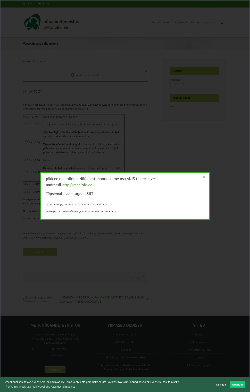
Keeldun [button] (221, 384)
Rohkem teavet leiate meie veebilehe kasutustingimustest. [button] (40, 386)
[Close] (204, 177)
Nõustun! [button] (237, 384)
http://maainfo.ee (77, 184)
